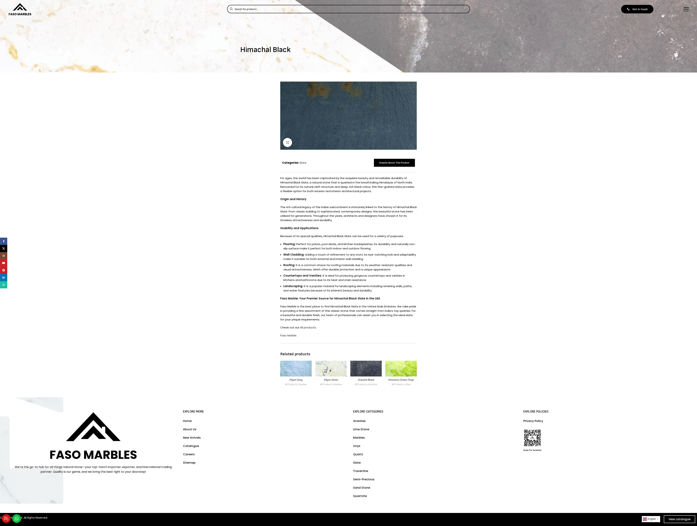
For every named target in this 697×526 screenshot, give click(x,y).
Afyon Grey (296, 379)
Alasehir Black (366, 379)
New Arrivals (192, 438)
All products (308, 327)
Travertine (360, 471)
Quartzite (360, 496)
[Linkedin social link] (3, 277)
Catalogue (191, 446)
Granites (372, 384)
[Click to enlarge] (287, 142)
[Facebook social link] (3, 241)
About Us (189, 429)
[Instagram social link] (3, 255)
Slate (302, 163)
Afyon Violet (331, 379)
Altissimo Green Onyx (401, 379)
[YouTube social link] (3, 263)
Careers (189, 454)
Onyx (407, 384)
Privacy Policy (533, 421)
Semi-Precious (363, 479)
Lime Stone (361, 429)
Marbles (303, 384)
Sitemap (189, 463)
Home (187, 421)
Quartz (358, 454)
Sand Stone (361, 488)
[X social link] (3, 248)
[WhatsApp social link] (3, 284)
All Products (291, 384)
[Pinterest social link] (3, 270)
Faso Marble (288, 335)
